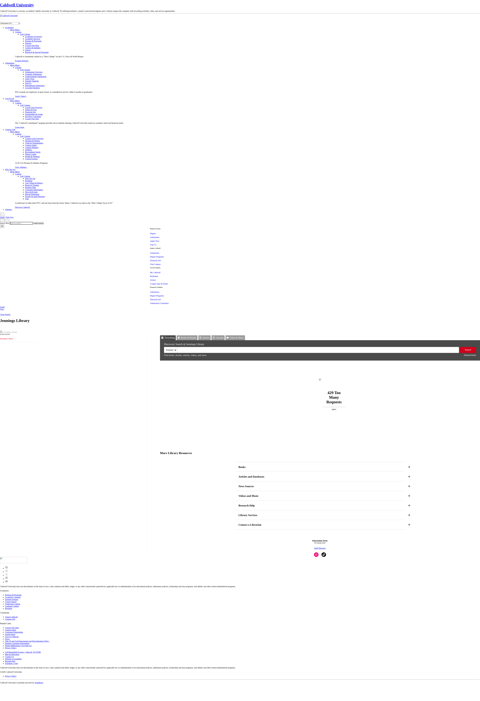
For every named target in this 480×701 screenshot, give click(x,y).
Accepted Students (32, 88)
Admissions (9, 63)
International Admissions (34, 85)
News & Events (31, 192)
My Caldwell (155, 272)
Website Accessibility (13, 659)
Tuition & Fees (31, 110)
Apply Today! (21, 96)
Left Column (25, 34)
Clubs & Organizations (34, 143)
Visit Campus (155, 264)
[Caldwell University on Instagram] (6, 572)
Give (12, 217)
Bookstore (154, 276)
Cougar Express (31, 159)
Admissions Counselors (159, 303)
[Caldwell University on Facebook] (6, 568)
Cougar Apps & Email (159, 284)
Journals (220, 337)
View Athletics (21, 167)
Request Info (10, 661)
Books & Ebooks (188, 337)
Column (18, 32)
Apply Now (29, 79)
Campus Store (10, 630)
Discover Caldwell (22, 207)
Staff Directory (320, 548)
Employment (10, 634)
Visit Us (28, 83)
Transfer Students (32, 81)
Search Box (4, 223)
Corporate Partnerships (14, 632)
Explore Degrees (22, 61)
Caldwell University (17, 5)
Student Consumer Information (17, 643)
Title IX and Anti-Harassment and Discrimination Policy (27, 641)
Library (28, 50)
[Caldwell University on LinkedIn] (6, 579)
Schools (28, 43)
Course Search (10, 602)
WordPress (39, 683)
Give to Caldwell (11, 637)
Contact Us (9, 657)
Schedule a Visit (11, 663)
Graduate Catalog (12, 606)
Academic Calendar (13, 597)
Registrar (8, 608)
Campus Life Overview (34, 138)
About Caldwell (11, 617)
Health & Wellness (32, 156)
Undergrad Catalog (12, 604)
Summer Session (11, 599)
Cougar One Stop (32, 45)
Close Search (5, 314)
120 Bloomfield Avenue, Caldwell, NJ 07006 (23, 652)
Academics (9, 27)
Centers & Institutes (32, 48)
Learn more (20, 127)
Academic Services (32, 39)
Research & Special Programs (36, 52)
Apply (2, 217)
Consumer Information (34, 190)
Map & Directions (32, 194)
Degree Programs (157, 257)
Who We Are (10, 169)
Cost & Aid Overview (33, 107)
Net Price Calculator (33, 116)
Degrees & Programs (33, 41)
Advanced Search (470, 355)
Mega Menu (15, 30)
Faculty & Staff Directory (35, 196)
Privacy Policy (10, 648)
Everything (170, 337)
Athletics (28, 150)
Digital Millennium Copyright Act (18, 646)
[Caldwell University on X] (6, 575)
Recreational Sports (32, 152)
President (28, 181)
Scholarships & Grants (34, 114)
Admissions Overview (34, 72)
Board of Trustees (32, 185)
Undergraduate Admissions (35, 76)
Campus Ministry (32, 147)
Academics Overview (33, 36)
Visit (27, 199)
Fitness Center (30, 154)
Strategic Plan (30, 187)
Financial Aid (30, 112)
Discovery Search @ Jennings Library (184, 344)
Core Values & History (34, 183)
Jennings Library (6, 339)
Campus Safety (31, 145)
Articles (206, 337)
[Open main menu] (7, 220)
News (7, 639)
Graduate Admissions (33, 74)
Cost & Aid (9, 98)
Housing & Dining (32, 141)
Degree (153, 233)
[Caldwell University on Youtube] (6, 582)
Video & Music (237, 337)
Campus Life (10, 129)
